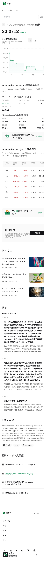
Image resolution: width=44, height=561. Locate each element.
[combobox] (19, 17)
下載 (35, 555)
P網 (16, 211)
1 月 (35, 40)
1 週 (30, 40)
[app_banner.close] (40, 552)
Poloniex (10, 3)
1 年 (40, 40)
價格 (10, 10)
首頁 (3, 10)
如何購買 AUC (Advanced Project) (19, 474)
